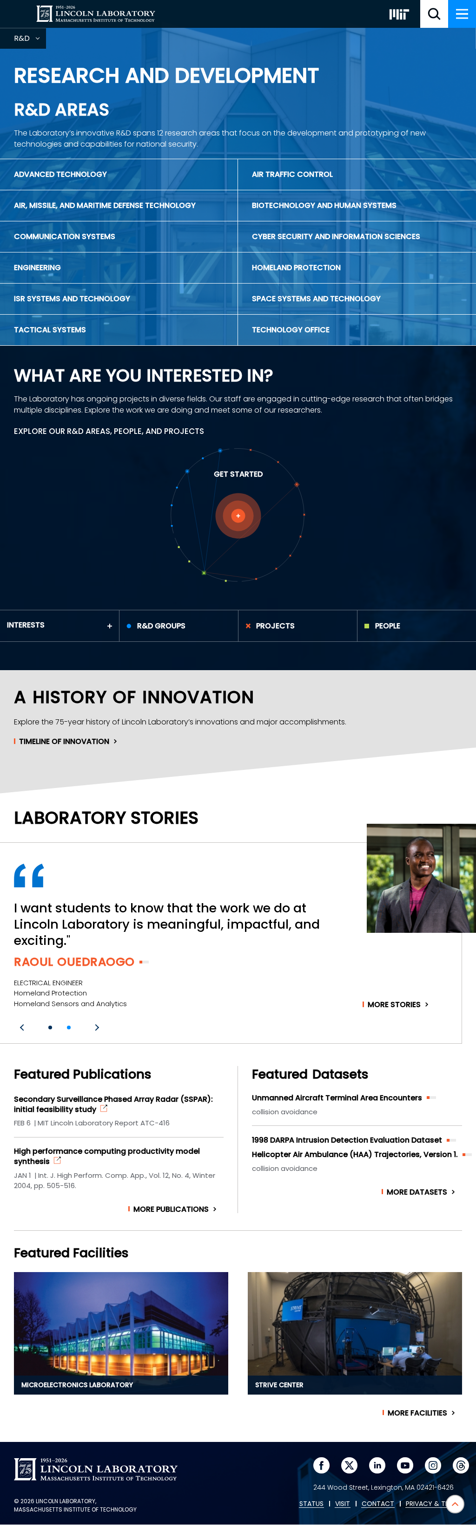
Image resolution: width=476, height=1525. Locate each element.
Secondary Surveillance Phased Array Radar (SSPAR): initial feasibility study (113, 1104)
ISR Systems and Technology (72, 298)
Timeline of (64, 741)
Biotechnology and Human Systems (324, 205)
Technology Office (291, 329)
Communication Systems (64, 236)
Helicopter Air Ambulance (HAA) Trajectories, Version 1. (355, 1154)
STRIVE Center (279, 1384)
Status (311, 1504)
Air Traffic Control (292, 174)
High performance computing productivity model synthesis (107, 1156)
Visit (342, 1504)
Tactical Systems (50, 329)
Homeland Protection (296, 267)
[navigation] (462, 14)
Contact (378, 1504)
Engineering (37, 267)
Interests (26, 625)
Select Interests (238, 515)
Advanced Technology (60, 174)
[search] (434, 14)
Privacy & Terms (434, 1504)
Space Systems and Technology (316, 298)
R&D (30, 41)
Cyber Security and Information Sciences (336, 236)
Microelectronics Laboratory (77, 1384)
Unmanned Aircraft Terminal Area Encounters (337, 1097)
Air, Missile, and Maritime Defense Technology (105, 205)
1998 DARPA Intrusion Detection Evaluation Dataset (347, 1140)
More (394, 1004)
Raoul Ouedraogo (74, 962)
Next (95, 1027)
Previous (23, 1027)
